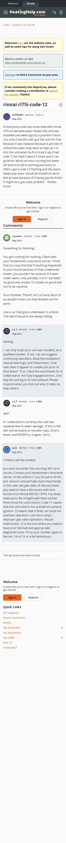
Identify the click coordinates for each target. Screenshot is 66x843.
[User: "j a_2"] (6, 331)
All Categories (11, 612)
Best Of (7, 642)
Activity (7, 622)
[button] (61, 105)
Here (20, 43)
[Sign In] (61, 12)
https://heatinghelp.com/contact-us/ (25, 62)
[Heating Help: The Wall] (27, 12)
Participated (10, 647)
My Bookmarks (33, 627)
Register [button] (43, 219)
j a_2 (14, 329)
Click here (10, 74)
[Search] (54, 12)
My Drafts (33, 637)
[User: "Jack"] (6, 449)
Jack (14, 447)
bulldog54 (17, 114)
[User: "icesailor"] (6, 237)
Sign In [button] (22, 219)
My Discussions (12, 632)
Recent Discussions (14, 617)
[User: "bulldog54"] (6, 116)
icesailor (17, 236)
